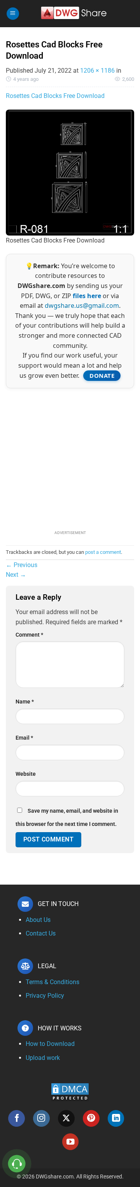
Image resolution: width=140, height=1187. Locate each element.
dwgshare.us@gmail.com (82, 305)
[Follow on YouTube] (70, 1141)
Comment (29, 635)
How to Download (50, 1043)
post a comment (103, 552)
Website (26, 774)
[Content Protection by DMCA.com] (70, 1091)
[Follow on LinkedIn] (116, 1118)
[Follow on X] (66, 1118)
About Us (38, 919)
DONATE (101, 375)
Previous (21, 565)
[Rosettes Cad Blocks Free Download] (70, 172)
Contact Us (41, 933)
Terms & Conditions (52, 982)
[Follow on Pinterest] (91, 1118)
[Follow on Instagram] (41, 1118)
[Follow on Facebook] (16, 1118)
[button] (13, 13)
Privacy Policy (45, 995)
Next (16, 574)
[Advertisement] (70, 458)
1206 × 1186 (97, 70)
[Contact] (17, 1164)
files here (87, 296)
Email (24, 738)
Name (25, 701)
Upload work (43, 1057)
